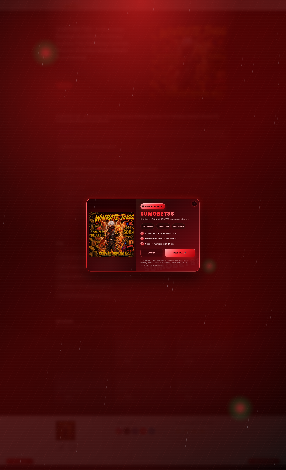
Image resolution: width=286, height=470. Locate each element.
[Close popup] (194, 204)
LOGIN (152, 252)
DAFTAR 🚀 (179, 252)
